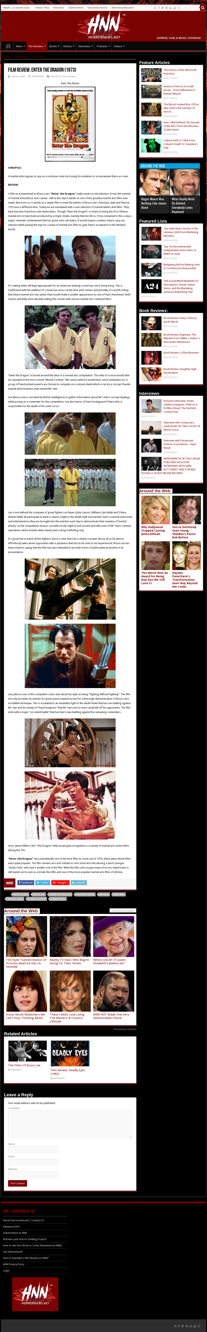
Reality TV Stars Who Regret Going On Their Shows (69, 961)
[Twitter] (162, 7)
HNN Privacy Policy (13, 1264)
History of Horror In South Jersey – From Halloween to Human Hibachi (179, 90)
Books (53, 46)
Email (11, 1156)
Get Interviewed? (13, 1251)
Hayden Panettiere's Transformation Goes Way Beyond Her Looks (184, 579)
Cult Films (38, 56)
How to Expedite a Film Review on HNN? (26, 1258)
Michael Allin (15, 899)
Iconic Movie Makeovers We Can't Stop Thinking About (25, 1016)
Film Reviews (36, 46)
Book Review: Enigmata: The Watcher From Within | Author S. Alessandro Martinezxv (182, 338)
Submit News (75, 7)
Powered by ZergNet (125, 1029)
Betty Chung (21, 894)
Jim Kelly (104, 894)
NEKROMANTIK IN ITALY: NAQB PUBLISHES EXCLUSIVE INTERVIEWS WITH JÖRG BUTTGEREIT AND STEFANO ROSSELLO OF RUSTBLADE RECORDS (170, 466)
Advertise (58, 7)
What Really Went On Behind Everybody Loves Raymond (183, 205)
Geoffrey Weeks (85, 894)
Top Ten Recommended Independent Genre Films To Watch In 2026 (180, 250)
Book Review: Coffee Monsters (181, 352)
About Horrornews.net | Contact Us (23, 1220)
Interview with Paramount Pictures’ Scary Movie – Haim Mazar (180, 444)
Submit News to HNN (15, 1232)
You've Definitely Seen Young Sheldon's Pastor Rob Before (184, 532)
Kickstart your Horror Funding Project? (25, 1239)
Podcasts (102, 46)
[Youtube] (174, 7)
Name (11, 1144)
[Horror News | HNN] (103, 25)
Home (7, 56)
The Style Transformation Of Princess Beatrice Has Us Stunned (26, 963)
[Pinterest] (166, 7)
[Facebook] (158, 7)
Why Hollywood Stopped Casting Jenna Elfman (153, 530)
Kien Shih (119, 894)
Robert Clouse (36, 899)
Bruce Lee (38, 894)
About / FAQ (42, 7)
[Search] (203, 8)
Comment (13, 1108)
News (19, 46)
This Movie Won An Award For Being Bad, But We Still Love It (154, 578)
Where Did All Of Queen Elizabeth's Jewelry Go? (109, 961)
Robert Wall (58, 899)
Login (6, 1270)
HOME (8, 46)
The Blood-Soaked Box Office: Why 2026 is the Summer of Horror (181, 108)
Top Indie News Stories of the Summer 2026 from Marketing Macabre (181, 232)
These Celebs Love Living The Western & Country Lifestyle (67, 1018)
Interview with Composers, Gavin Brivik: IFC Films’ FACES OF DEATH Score (182, 426)
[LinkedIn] (170, 7)
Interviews (84, 46)
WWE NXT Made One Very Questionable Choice (111, 1016)
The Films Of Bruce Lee (24, 1065)
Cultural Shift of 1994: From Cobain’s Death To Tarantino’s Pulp (181, 144)
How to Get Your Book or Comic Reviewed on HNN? (32, 1245)
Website (12, 1169)
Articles (67, 46)
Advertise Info (11, 1226)
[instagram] (178, 7)
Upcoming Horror (98, 7)
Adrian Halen (18, 76)
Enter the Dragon (60, 894)
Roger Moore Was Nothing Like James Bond (153, 203)
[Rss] (155, 7)
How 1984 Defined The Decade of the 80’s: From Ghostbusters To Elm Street (182, 126)
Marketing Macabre (123, 7)
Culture (118, 46)
